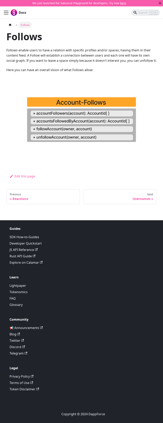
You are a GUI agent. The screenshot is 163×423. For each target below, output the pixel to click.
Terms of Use (19, 383)
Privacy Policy (20, 376)
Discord (15, 347)
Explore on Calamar (24, 262)
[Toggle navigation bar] (6, 13)
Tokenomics (19, 292)
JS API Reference (22, 250)
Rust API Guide (21, 256)
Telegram (17, 353)
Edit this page (25, 176)
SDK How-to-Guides (24, 237)
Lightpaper (18, 285)
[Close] (160, 3)
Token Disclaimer (22, 389)
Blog (13, 334)
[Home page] (10, 25)
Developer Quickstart (26, 243)
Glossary (16, 305)
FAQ (13, 298)
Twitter (15, 340)
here (123, 3)
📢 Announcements (24, 328)
